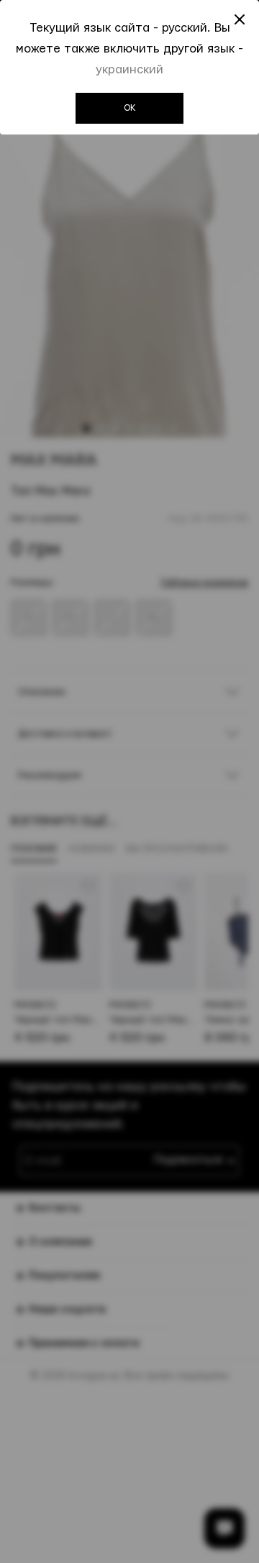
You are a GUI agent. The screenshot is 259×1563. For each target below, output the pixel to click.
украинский (129, 69)
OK (130, 108)
